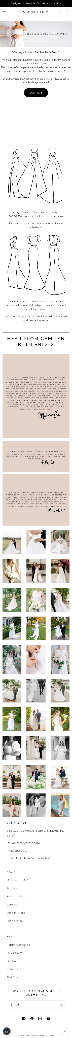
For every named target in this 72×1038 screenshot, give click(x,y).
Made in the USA (17, 880)
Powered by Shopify (45, 1035)
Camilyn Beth (30, 1035)
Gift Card (13, 961)
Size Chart (13, 977)
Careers (12, 904)
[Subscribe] (61, 1004)
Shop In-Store (16, 912)
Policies (12, 888)
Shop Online (15, 920)
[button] (5, 11)
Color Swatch (16, 969)
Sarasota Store (16, 896)
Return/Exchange (18, 944)
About (11, 872)
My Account (14, 952)
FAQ (9, 936)
